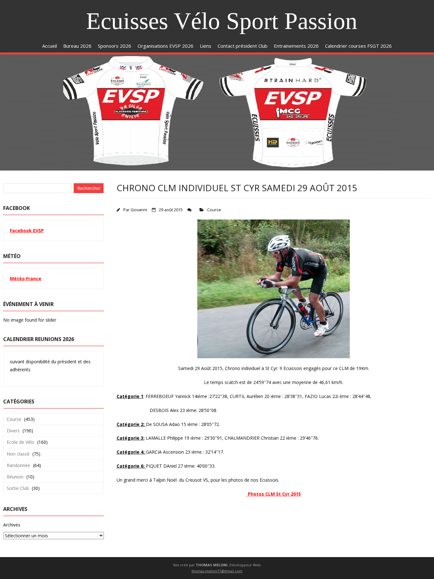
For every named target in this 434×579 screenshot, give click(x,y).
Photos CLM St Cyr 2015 (274, 494)
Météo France (25, 279)
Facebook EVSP (27, 230)
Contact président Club (243, 46)
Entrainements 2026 (296, 46)
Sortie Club (18, 488)
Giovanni (139, 210)
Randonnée (18, 465)
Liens (205, 46)
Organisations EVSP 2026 (165, 46)
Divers (13, 431)
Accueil (49, 46)
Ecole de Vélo (20, 442)
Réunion (15, 477)
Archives (11, 525)
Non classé (18, 454)
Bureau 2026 (77, 46)
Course (214, 210)
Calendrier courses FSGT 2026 (358, 46)
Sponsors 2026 (114, 46)
